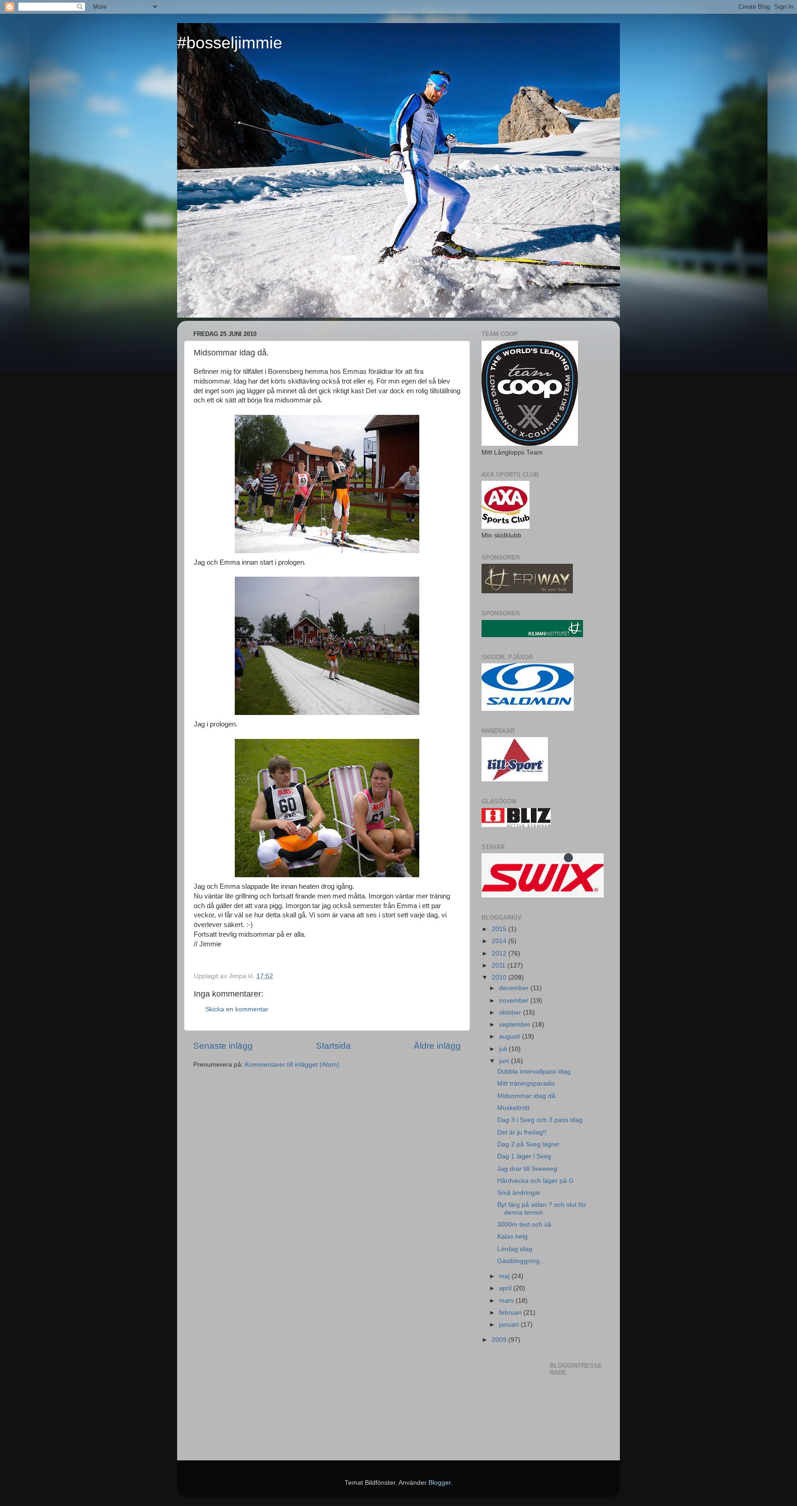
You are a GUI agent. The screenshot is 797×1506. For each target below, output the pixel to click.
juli (504, 1048)
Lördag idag (514, 1249)
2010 (500, 977)
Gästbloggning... (521, 1261)
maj (505, 1276)
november (514, 1000)
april (506, 1288)
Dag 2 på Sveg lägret (528, 1144)
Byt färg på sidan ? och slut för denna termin (541, 1208)
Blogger (439, 1482)
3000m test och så (524, 1224)
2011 (499, 965)
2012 (500, 953)
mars (507, 1300)
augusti (510, 1036)
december (514, 988)
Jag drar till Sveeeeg (527, 1168)
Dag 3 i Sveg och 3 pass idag (540, 1119)
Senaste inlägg (223, 1046)
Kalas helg (512, 1236)
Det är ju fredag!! (522, 1132)
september (515, 1024)
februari (511, 1312)
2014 (500, 941)
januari (510, 1324)
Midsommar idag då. (527, 1096)
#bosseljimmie (229, 42)
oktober (511, 1012)
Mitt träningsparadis (526, 1083)
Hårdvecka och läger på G (535, 1180)
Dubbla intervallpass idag (534, 1071)
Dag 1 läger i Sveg (524, 1156)
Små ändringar (519, 1192)
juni (505, 1060)
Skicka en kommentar (236, 1009)
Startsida (333, 1046)
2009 (500, 1339)
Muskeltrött (513, 1107)
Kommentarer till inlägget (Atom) (292, 1064)
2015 (500, 929)
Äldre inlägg (437, 1046)
